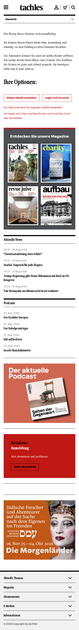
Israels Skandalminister (17, 350)
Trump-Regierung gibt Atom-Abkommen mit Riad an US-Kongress (37, 278)
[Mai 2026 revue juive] (23, 206)
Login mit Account (57, 98)
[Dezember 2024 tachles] (23, 164)
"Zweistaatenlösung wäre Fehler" (23, 254)
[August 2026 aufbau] (56, 206)
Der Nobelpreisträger (16, 328)
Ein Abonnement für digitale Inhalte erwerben (33, 107)
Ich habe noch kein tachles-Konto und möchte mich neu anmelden (37, 116)
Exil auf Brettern (13, 339)
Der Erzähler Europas (16, 317)
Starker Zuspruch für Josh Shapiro (23, 265)
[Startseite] (31, 7)
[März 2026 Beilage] (56, 164)
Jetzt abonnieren (25, 467)
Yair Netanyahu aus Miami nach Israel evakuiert (31, 291)
